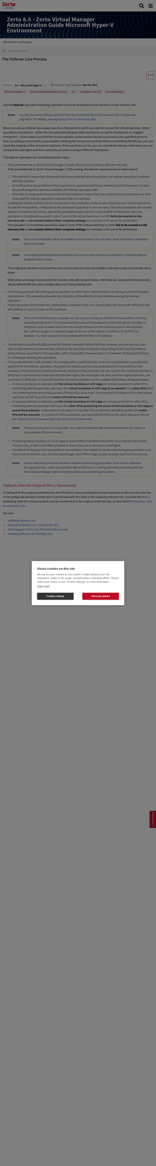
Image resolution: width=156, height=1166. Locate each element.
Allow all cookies (100, 596)
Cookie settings (55, 596)
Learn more (43, 586)
